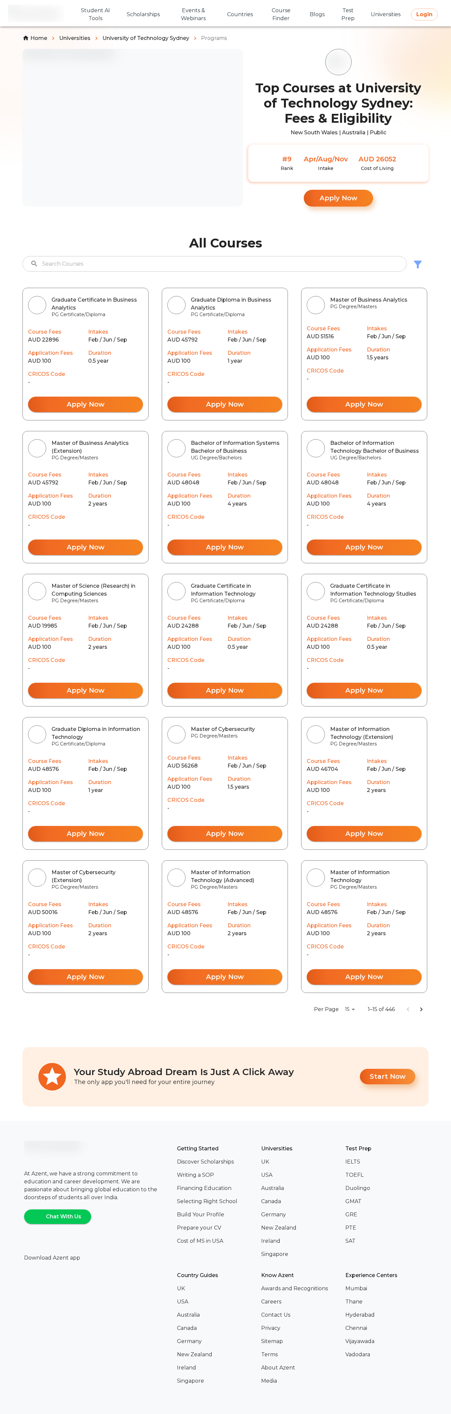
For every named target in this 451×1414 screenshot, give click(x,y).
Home (38, 38)
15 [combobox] (347, 1009)
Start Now (387, 1076)
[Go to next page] (421, 1009)
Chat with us (63, 1216)
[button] (216, 1162)
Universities (74, 38)
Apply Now (338, 198)
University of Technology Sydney (145, 38)
